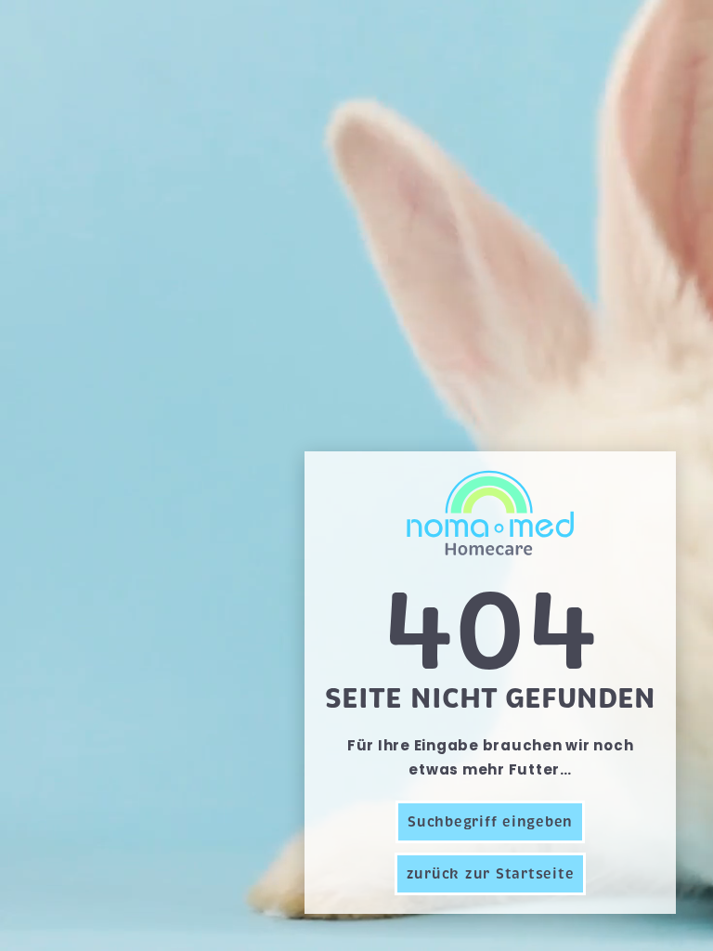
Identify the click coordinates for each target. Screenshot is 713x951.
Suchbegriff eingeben (490, 822)
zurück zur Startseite (491, 874)
